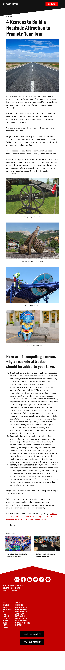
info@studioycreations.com (16, 585)
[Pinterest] (35, 579)
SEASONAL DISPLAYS (21, 620)
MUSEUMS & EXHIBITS (21, 607)
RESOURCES (6, 618)
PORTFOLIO (18, 603)
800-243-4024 (15, 588)
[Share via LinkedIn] (11, 525)
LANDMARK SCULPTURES (22, 623)
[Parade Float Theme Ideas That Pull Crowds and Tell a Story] (18, 543)
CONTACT (5, 627)
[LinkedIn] (29, 579)
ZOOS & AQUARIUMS (21, 609)
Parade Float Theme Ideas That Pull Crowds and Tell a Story (17, 555)
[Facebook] (23, 579)
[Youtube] (48, 579)
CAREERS (5, 625)
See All (57, 533)
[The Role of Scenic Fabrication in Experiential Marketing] (47, 543)
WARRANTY (6, 623)
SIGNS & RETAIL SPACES (22, 618)
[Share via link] (15, 525)
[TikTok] (41, 579)
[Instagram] (17, 579)
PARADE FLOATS (19, 614)
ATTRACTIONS (19, 605)
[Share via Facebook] (7, 525)
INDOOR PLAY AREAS (21, 612)
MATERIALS (6, 620)
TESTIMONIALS (7, 609)
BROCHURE (6, 616)
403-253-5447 (13, 590)
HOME (4, 603)
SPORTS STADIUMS (20, 616)
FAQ (4, 612)
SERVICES (6, 605)
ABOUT (5, 607)
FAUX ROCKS (18, 625)
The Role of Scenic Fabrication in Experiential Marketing (45, 555)
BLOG (4, 614)
